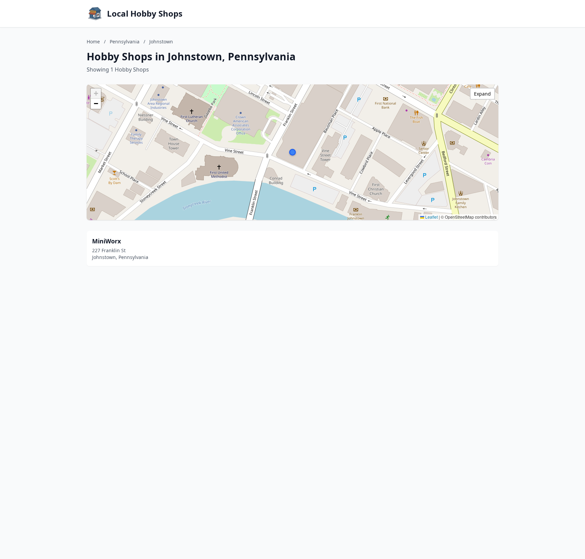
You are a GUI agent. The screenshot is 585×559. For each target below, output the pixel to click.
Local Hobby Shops (144, 13)
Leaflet (431, 217)
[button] (292, 152)
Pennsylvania (124, 41)
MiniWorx (106, 241)
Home (93, 41)
